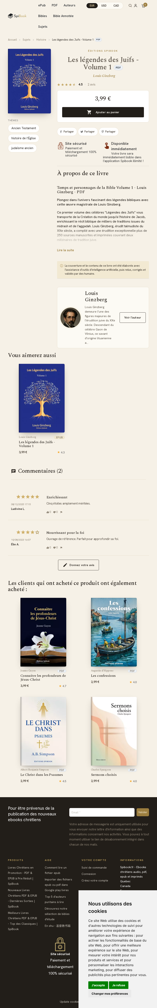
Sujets (42, 26)
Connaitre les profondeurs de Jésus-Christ (43, 675)
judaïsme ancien (22, 148)
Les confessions (103, 673)
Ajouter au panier (103, 112)
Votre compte (94, 860)
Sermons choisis (104, 772)
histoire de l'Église (23, 138)
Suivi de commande (94, 867)
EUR (92, 5)
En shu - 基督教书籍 (58, 926)
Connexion (89, 874)
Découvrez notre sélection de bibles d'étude (57, 914)
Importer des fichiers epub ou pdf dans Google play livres (58, 885)
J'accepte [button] (98, 985)
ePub (42, 5)
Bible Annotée (63, 16)
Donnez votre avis (82, 565)
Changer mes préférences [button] (110, 993)
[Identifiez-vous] (137, 5)
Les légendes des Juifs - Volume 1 (37, 442)
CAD (116, 5)
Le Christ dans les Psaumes (41, 772)
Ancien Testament (23, 128)
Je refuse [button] (118, 985)
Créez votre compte (95, 880)
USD (104, 5)
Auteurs (69, 5)
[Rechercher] (130, 5)
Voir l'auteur (132, 317)
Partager (69, 131)
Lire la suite (65, 250)
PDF (55, 5)
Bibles (42, 16)
